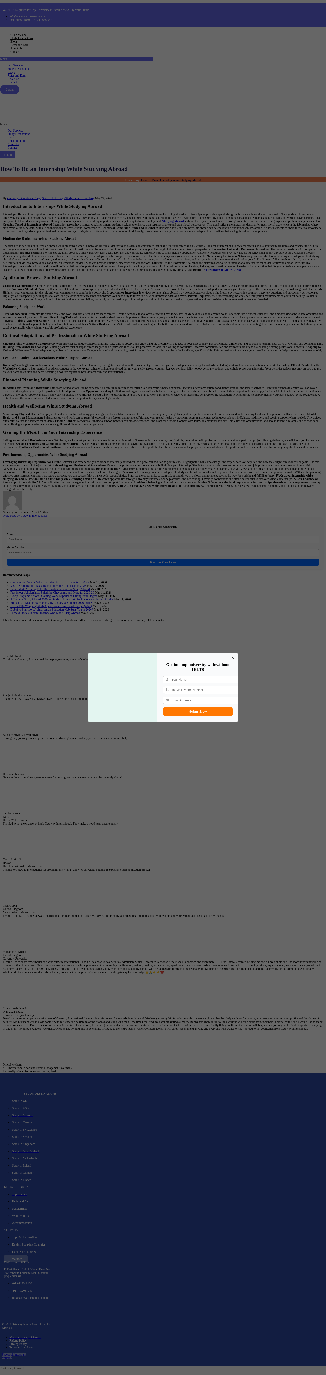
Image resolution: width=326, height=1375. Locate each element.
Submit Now (198, 711)
